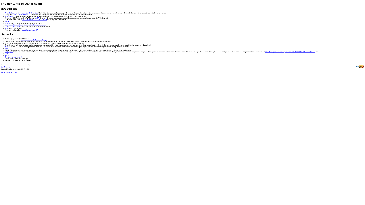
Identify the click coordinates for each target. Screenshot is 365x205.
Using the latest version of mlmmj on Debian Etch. (21, 13)
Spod (6, 53)
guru (6, 48)
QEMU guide (9, 16)
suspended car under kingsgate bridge (34, 40)
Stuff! (6, 28)
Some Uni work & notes (12, 26)
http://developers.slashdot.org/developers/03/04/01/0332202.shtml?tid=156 (290, 52)
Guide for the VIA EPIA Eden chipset (34, 20)
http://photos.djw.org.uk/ (30, 30)
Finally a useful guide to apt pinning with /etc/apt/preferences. (25, 25)
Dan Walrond (5, 67)
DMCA (7, 55)
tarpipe (7, 21)
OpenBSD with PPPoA (20, 14)
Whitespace (9, 52)
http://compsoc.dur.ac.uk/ (9, 72)
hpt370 (37, 18)
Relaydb (7, 23)
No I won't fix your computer (14, 57)
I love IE (7, 47)
